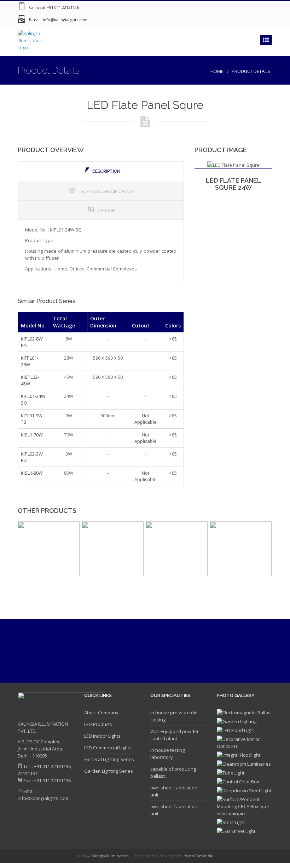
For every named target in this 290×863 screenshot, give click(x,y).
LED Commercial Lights (108, 747)
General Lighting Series (109, 759)
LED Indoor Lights (102, 736)
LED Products (98, 724)
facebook (237, 7)
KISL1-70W (32, 435)
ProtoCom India (198, 855)
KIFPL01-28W (29, 361)
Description (106, 171)
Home (217, 71)
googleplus (223, 7)
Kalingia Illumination (110, 855)
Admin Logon (265, 7)
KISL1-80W (32, 473)
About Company (101, 712)
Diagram (106, 210)
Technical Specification (106, 191)
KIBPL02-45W (30, 380)
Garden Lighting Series (108, 771)
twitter (251, 7)
